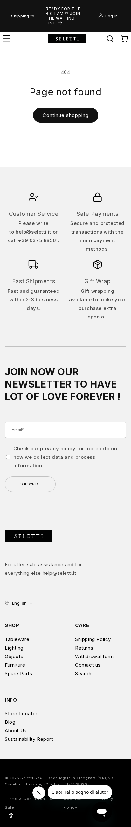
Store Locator (21, 713)
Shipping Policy (93, 639)
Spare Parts (18, 673)
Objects (14, 656)
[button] (110, 39)
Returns (84, 648)
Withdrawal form (94, 656)
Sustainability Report (29, 739)
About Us (16, 731)
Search (83, 673)
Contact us (88, 665)
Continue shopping (66, 115)
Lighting (14, 648)
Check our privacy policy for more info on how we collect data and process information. (65, 457)
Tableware (17, 639)
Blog (10, 722)
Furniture (15, 665)
